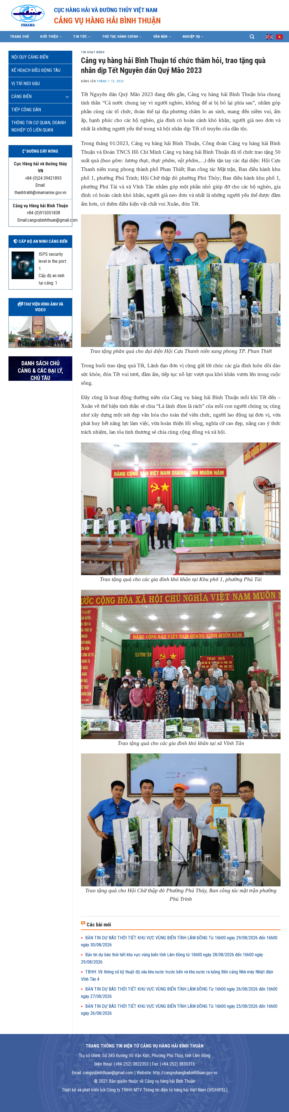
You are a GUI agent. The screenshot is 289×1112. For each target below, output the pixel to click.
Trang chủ (19, 36)
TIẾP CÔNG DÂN (26, 109)
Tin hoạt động (92, 52)
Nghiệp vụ (191, 36)
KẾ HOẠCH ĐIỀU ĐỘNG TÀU (35, 70)
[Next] (69, 331)
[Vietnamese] (280, 36)
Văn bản (160, 36)
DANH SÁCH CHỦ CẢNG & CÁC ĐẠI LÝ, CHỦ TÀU (40, 371)
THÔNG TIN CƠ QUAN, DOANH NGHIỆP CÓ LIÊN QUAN (38, 126)
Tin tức (80, 36)
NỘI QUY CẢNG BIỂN (29, 57)
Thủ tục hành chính (120, 36)
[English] (269, 36)
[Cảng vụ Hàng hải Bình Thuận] (103, 15)
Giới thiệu (49, 36)
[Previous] (12, 331)
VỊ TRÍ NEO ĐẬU (25, 83)
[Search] (252, 36)
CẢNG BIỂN (21, 96)
